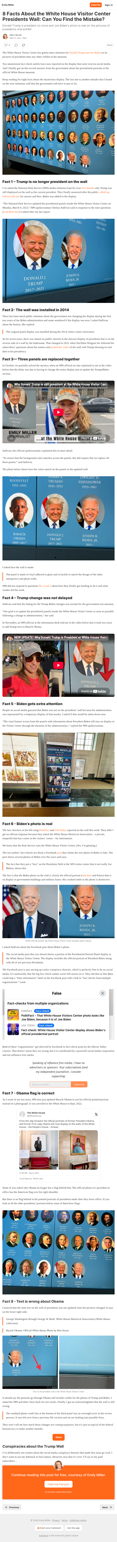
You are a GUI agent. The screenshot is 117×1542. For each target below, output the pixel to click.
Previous (14, 1507)
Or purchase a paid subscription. (58, 1492)
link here (87, 875)
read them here (11, 211)
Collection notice (77, 1520)
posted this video (60, 347)
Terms (64, 1520)
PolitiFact (44, 830)
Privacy (56, 1520)
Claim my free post (58, 1484)
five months (88, 188)
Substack (43, 1535)
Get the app (73, 1527)
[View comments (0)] (16, 45)
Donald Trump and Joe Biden (85, 52)
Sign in (109, 4)
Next (105, 1507)
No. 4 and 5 (45, 585)
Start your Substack (50, 1527)
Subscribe (96, 5)
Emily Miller (15, 35)
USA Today (60, 830)
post (59, 852)
